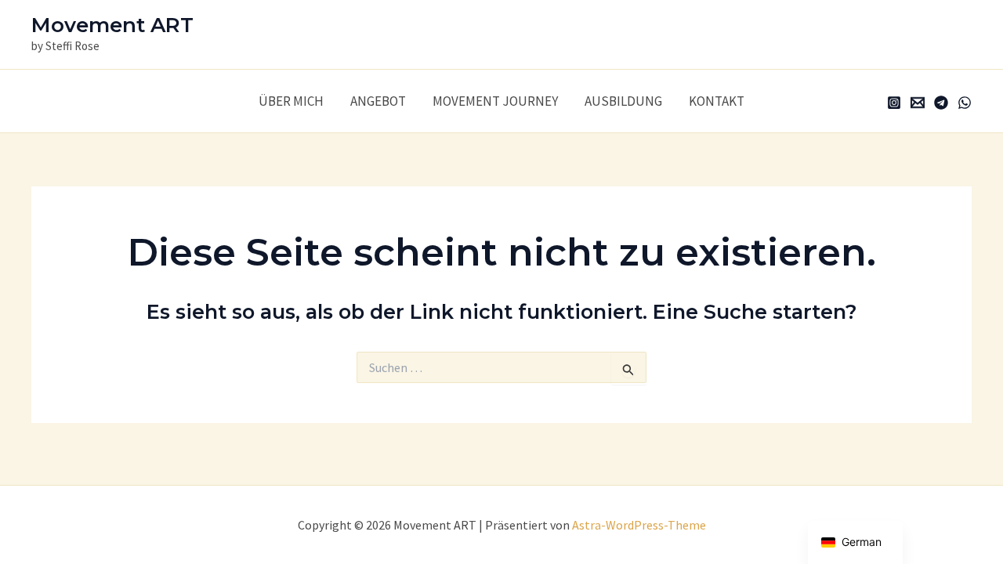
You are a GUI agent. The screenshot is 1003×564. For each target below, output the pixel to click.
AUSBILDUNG (623, 101)
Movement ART (112, 25)
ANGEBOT (378, 101)
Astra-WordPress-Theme (639, 525)
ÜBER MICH (291, 101)
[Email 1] (918, 103)
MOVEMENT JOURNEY (495, 101)
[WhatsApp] (965, 103)
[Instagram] (894, 103)
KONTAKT (716, 101)
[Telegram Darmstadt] (941, 103)
